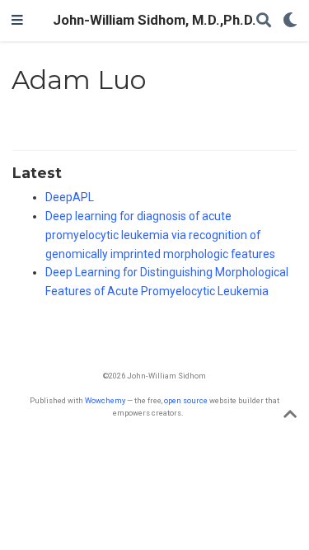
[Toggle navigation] (17, 21)
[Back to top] (290, 416)
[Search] (263, 21)
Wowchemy (105, 400)
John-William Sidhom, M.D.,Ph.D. (154, 20)
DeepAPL (69, 197)
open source (186, 400)
